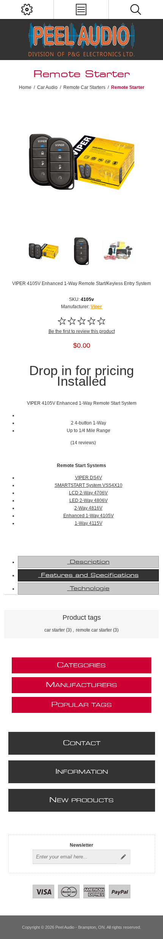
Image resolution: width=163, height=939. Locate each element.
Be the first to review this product (82, 331)
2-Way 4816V (88, 508)
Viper (96, 306)
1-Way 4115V (88, 523)
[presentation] (88, 562)
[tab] (88, 562)
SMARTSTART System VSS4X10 (88, 485)
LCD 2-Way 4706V (88, 493)
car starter (54, 630)
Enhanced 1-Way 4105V (88, 515)
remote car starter (94, 630)
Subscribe (123, 857)
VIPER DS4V (88, 477)
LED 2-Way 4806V (88, 500)
